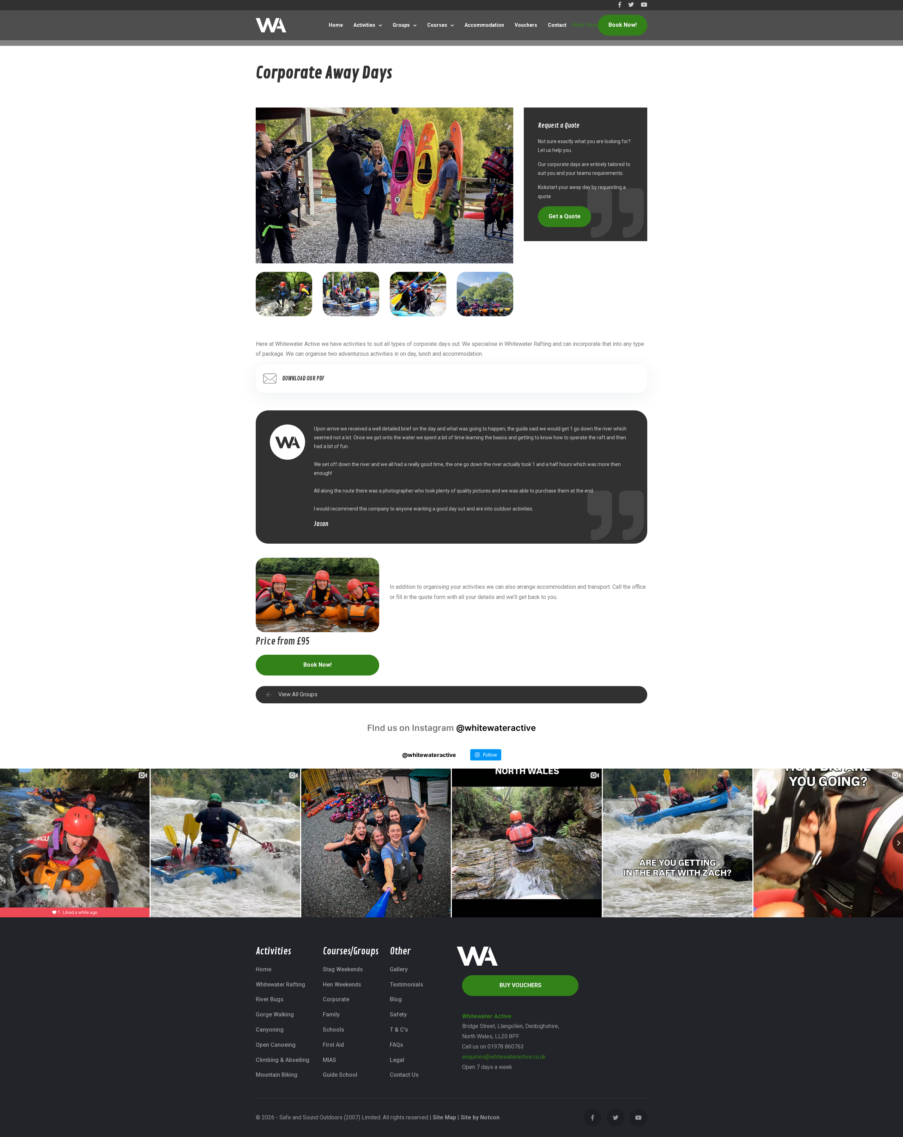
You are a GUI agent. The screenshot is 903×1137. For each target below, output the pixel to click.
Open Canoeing (276, 1044)
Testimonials (406, 984)
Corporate (336, 999)
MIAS (329, 1060)
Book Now (585, 25)
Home (336, 25)
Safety (398, 1014)
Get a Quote (565, 216)
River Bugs (270, 999)
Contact (557, 25)
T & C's (399, 1029)
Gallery (399, 969)
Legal (397, 1060)
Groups (401, 25)
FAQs (396, 1044)
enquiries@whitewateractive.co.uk (504, 1056)
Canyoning (270, 1029)
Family (331, 1014)
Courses (437, 25)
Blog (396, 999)
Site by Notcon (480, 1117)
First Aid (333, 1044)
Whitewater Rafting (280, 984)
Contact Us (404, 1074)
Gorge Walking (275, 1014)
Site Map (444, 1117)
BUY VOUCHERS (520, 985)
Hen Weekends (342, 984)
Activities (364, 25)
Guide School (340, 1074)
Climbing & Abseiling (282, 1060)
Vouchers (526, 25)
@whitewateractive (496, 728)
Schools (333, 1029)
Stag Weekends (343, 969)
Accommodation (484, 25)
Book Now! (622, 25)
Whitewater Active (486, 1016)
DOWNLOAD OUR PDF (303, 378)
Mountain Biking (276, 1074)
